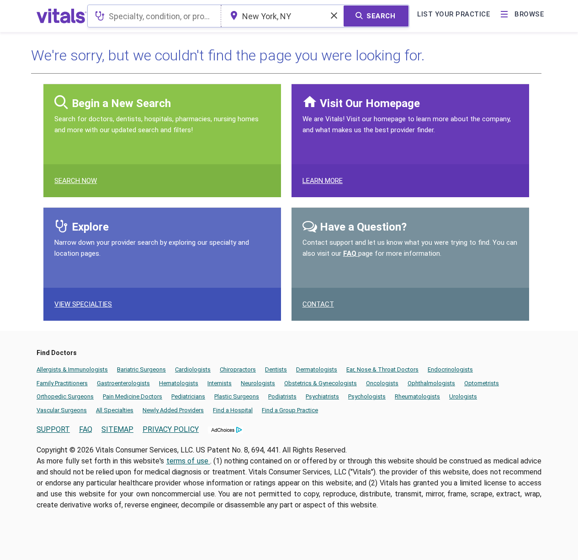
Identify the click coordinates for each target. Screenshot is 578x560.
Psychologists (367, 396)
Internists (219, 383)
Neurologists (258, 383)
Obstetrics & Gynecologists (320, 383)
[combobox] (154, 16)
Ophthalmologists (431, 383)
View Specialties (83, 304)
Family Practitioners (62, 383)
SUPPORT (53, 429)
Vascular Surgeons (62, 410)
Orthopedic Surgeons (65, 396)
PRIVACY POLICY (171, 429)
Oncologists (382, 383)
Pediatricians (188, 396)
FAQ (350, 253)
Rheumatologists (417, 396)
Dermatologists (316, 369)
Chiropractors (238, 369)
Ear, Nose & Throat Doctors (382, 369)
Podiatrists (282, 396)
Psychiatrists (322, 396)
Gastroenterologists (123, 383)
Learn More (322, 181)
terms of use (188, 461)
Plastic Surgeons (236, 396)
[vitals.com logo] (62, 16)
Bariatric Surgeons (141, 369)
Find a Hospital (233, 410)
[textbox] (154, 16)
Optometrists (481, 383)
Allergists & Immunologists (72, 369)
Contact (318, 304)
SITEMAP (117, 429)
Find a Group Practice (290, 410)
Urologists (463, 396)
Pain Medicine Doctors (132, 396)
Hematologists (178, 383)
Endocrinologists (450, 369)
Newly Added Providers (173, 410)
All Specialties (114, 410)
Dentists (276, 369)
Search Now (75, 181)
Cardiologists (193, 369)
